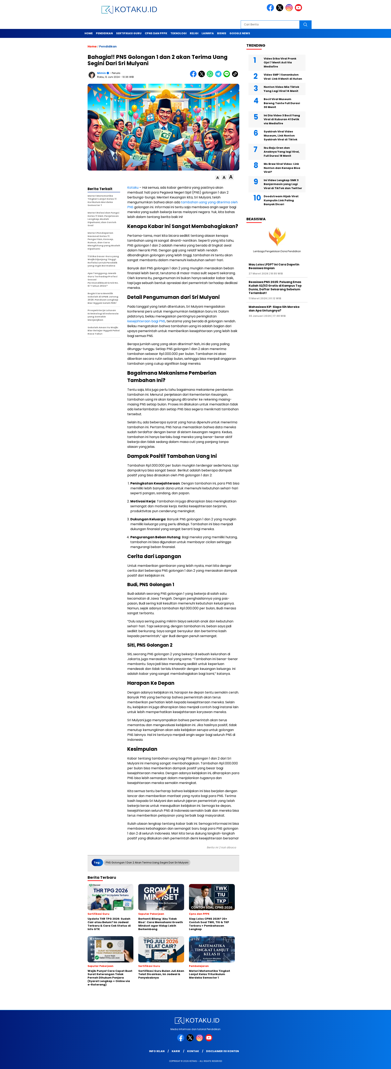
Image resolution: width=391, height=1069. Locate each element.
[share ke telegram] (219, 76)
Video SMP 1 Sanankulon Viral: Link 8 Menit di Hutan (283, 77)
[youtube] (299, 10)
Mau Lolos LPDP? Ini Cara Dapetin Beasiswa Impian (274, 266)
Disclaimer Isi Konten (222, 1051)
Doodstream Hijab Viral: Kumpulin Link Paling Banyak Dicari (281, 200)
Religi (194, 33)
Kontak (193, 1051)
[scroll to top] (376, 1063)
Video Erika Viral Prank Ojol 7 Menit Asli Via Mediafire (280, 62)
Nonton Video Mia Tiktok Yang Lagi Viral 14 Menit (281, 89)
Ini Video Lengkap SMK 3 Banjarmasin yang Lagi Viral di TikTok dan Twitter (283, 184)
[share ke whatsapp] (211, 76)
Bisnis (221, 33)
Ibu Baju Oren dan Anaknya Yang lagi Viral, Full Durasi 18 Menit (282, 151)
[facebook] (271, 10)
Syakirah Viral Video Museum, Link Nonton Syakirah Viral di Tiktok (280, 135)
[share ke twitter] (202, 76)
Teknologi (178, 33)
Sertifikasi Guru (129, 33)
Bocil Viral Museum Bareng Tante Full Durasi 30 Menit (282, 103)
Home (89, 33)
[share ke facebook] (194, 76)
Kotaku (132, 187)
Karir (176, 1051)
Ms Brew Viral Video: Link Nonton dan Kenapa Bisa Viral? (282, 168)
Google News (240, 33)
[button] (217, 177)
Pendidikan (104, 33)
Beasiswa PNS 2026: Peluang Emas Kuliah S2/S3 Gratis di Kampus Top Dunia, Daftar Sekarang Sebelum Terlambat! (275, 287)
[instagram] (290, 10)
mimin (101, 73)
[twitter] (280, 10)
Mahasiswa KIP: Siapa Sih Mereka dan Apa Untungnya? (274, 309)
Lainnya (208, 33)
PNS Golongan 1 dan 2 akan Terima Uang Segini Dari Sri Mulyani (147, 862)
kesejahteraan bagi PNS (146, 321)
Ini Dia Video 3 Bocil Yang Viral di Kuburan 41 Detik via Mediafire (282, 119)
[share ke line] (227, 76)
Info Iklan (157, 1051)
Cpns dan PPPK (156, 33)
